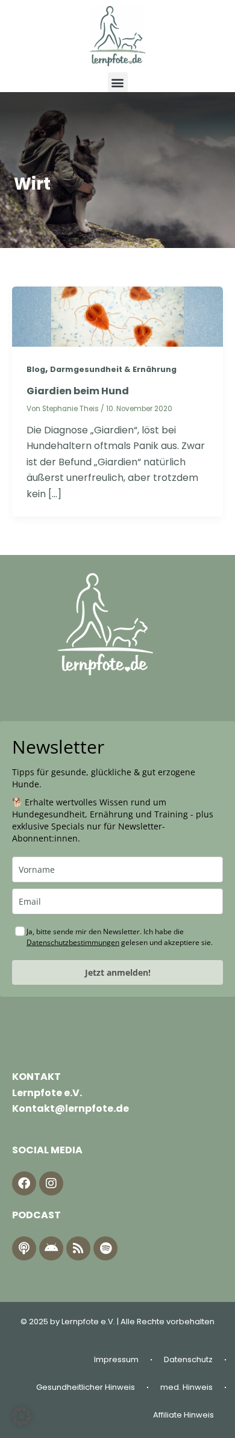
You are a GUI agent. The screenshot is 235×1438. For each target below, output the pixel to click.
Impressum (116, 1359)
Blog (36, 369)
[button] (118, 82)
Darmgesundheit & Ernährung (113, 369)
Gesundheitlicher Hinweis (85, 1387)
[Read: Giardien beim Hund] (117, 316)
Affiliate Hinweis (183, 1415)
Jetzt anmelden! (118, 972)
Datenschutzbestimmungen (73, 942)
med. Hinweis (186, 1387)
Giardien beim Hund (78, 391)
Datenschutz (188, 1359)
